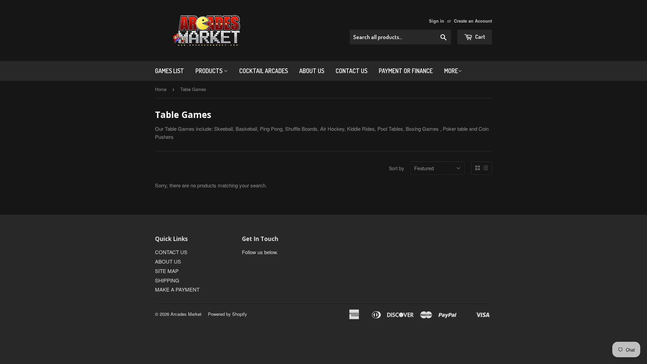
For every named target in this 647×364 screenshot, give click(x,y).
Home (160, 89)
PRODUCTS (209, 70)
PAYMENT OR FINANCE (406, 70)
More (451, 70)
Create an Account (473, 21)
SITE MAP (167, 270)
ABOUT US (311, 70)
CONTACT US (351, 70)
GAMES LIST (169, 70)
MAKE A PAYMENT (177, 289)
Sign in (436, 21)
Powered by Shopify (227, 314)
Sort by (396, 168)
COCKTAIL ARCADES (263, 70)
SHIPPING (167, 280)
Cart (479, 36)
